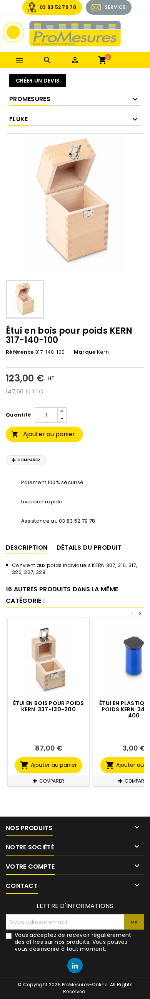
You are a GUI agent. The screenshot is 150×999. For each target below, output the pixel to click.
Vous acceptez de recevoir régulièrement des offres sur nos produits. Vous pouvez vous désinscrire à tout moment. (73, 942)
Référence (20, 352)
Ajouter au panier (43, 434)
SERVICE (115, 7)
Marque (85, 352)
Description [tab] (26, 547)
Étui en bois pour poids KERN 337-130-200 (48, 706)
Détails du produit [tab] (89, 547)
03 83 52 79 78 (58, 7)
